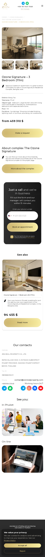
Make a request (22, 133)
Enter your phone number (22, 209)
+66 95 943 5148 (25, 7)
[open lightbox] (22, 43)
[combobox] (10, 215)
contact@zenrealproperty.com (28, 380)
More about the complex (22, 169)
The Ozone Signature (11, 19)
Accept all (22, 545)
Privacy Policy (30, 237)
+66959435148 (8, 384)
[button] (4, 43)
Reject (22, 551)
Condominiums (16, 17)
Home (4, 17)
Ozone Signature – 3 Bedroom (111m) (18, 22)
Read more (22, 322)
